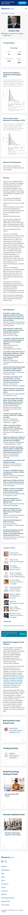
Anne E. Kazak (14, 607)
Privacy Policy (5, 905)
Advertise (4, 894)
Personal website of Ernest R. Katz (14, 626)
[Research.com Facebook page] (2, 861)
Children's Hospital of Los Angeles (13, 33)
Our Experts (4, 884)
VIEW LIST (22, 3)
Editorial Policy (5, 901)
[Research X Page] (6, 861)
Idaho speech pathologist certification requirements (13, 683)
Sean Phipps (13, 566)
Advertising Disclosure (8, 898)
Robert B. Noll (14, 560)
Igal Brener (12, 753)
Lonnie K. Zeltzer (14, 580)
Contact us (22, 634)
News (3, 877)
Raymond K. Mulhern (16, 587)
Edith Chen (13, 601)
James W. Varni (14, 553)
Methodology (5, 870)
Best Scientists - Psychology (8, 13)
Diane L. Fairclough (15, 573)
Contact (3, 887)
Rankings (4, 866)
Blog (2, 873)
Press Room (4, 891)
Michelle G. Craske (15, 613)
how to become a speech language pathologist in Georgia (13, 677)
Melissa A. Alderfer (15, 594)
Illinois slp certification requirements (11, 686)
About (3, 880)
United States (7, 35)
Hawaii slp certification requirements (12, 681)
